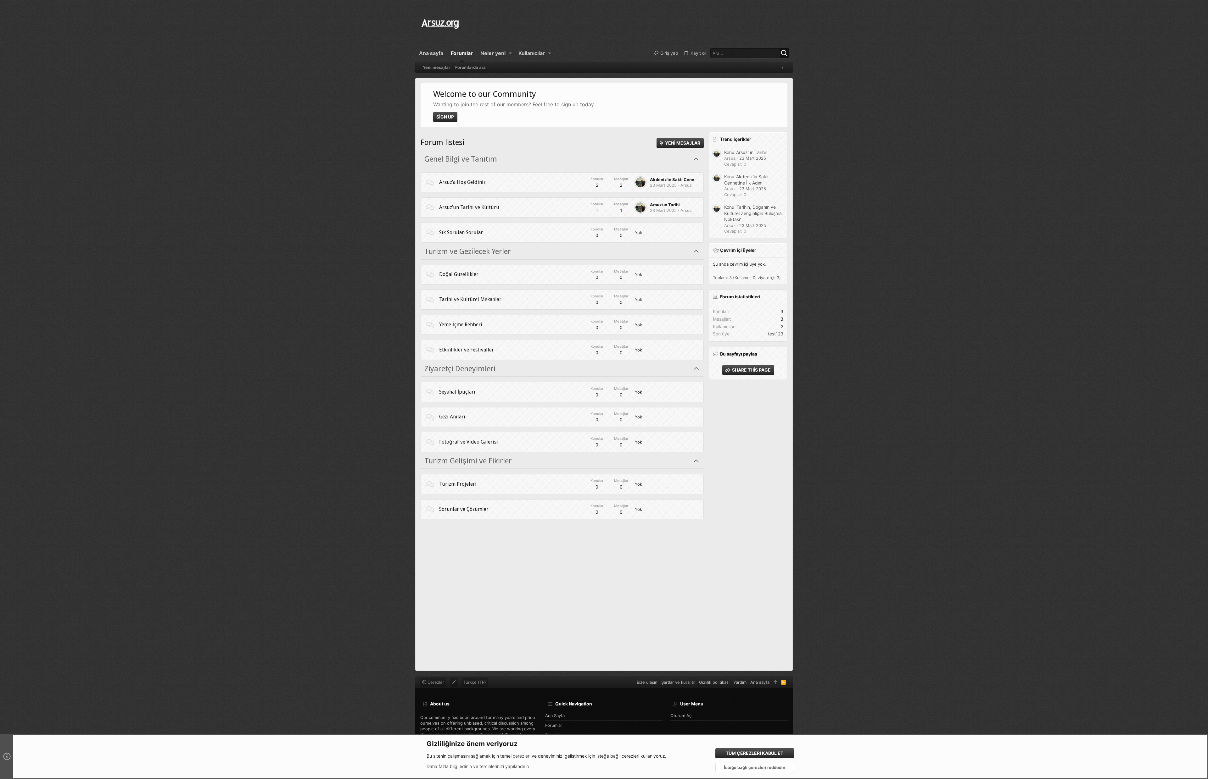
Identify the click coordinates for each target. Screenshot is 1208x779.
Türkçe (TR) (474, 682)
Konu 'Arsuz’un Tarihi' (745, 152)
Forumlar (553, 725)
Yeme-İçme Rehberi (460, 325)
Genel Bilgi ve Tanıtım (460, 159)
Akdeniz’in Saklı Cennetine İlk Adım (686, 179)
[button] (510, 53)
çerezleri (521, 756)
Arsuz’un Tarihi (665, 204)
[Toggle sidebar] (784, 67)
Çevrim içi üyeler (738, 250)
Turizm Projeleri (458, 484)
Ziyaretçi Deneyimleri (459, 368)
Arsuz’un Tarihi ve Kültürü (469, 207)
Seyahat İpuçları (457, 392)
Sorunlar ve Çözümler (464, 509)
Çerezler (435, 682)
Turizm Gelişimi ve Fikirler (468, 460)
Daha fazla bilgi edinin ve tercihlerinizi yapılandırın (478, 766)
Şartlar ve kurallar (678, 682)
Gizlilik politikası (714, 682)
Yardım (740, 682)
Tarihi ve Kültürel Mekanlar (470, 299)
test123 (775, 333)
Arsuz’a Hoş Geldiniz (462, 182)
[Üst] (775, 682)
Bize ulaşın (647, 682)
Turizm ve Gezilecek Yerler (467, 251)
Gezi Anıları (452, 417)
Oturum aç (680, 715)
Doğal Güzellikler (458, 274)
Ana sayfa (555, 715)
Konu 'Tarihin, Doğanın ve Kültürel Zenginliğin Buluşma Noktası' (753, 213)
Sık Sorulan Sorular (461, 232)
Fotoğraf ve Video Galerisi (468, 442)
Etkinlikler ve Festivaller (466, 350)
